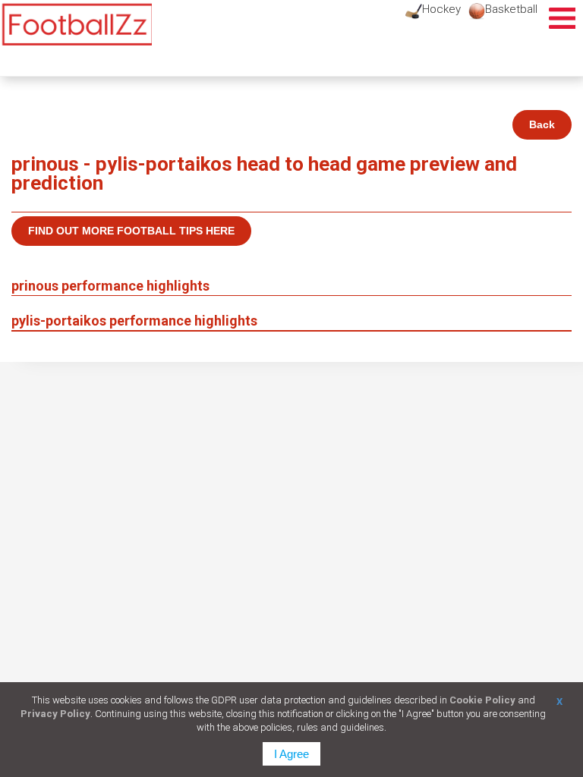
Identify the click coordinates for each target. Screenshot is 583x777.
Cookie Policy (482, 700)
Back (542, 124)
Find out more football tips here (131, 231)
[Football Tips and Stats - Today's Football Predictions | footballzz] (76, 24)
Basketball (511, 9)
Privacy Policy (55, 713)
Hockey (441, 9)
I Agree (291, 753)
